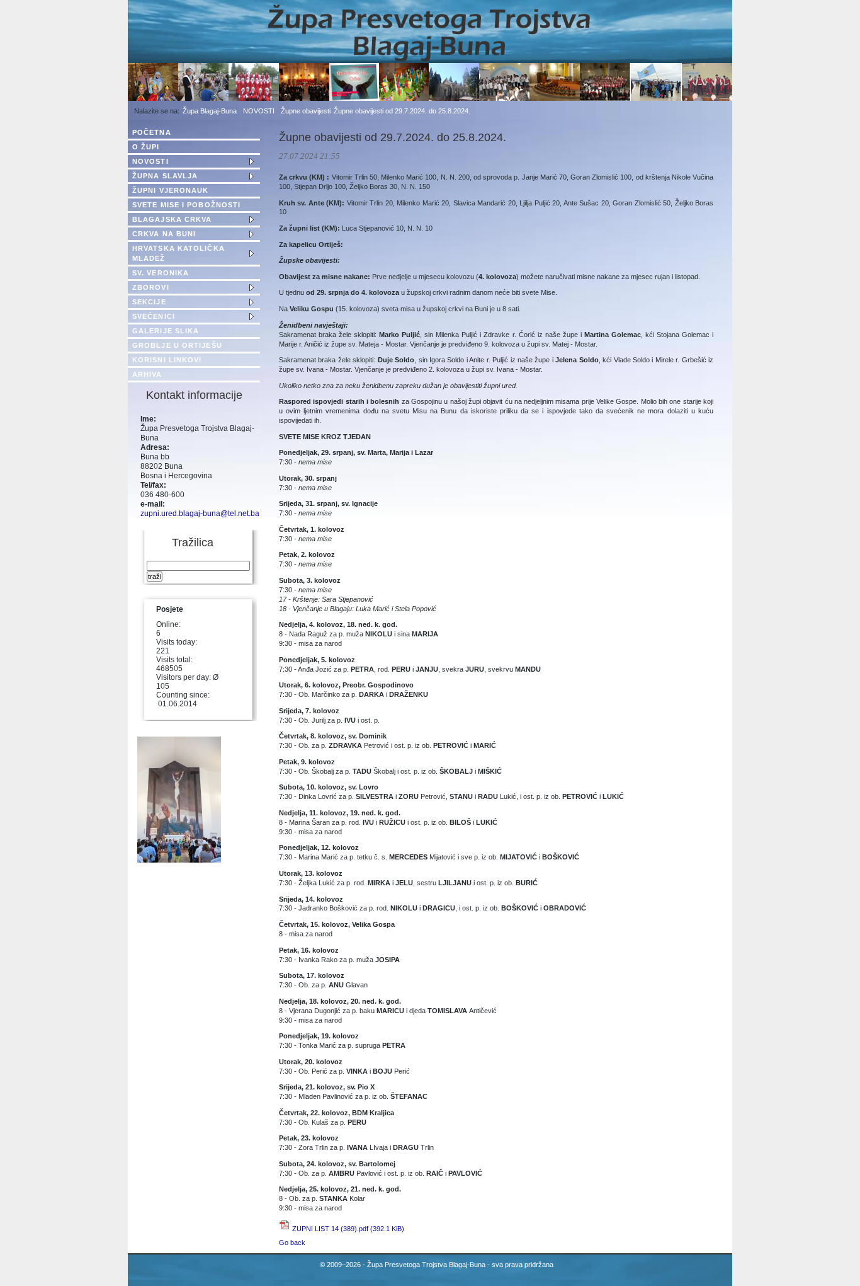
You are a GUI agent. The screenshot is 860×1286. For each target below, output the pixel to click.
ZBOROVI (150, 287)
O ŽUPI (146, 147)
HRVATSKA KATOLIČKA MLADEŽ (178, 253)
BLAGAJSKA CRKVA (172, 219)
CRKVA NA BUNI (164, 234)
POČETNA (151, 132)
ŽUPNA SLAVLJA (165, 176)
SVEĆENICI (153, 316)
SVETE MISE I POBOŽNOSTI (186, 205)
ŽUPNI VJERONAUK (170, 190)
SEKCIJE (149, 302)
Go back (292, 1242)
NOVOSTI (258, 111)
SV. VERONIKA (160, 273)
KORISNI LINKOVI (167, 360)
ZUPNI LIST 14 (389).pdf (348, 1228)
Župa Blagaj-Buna (210, 111)
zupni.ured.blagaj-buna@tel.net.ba (199, 513)
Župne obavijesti (306, 111)
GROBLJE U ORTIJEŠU (177, 345)
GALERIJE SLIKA (165, 331)
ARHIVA (147, 374)
